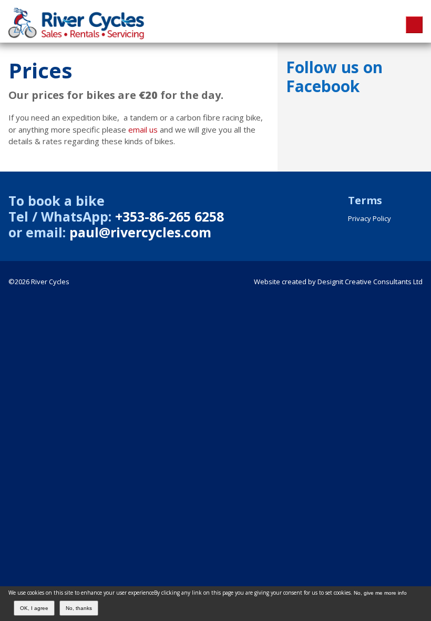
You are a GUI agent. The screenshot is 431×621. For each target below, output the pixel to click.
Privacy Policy (369, 218)
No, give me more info (380, 593)
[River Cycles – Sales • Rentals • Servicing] (81, 36)
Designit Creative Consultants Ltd (370, 281)
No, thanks (79, 608)
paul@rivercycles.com (140, 232)
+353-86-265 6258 (169, 216)
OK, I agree (34, 608)
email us (143, 129)
